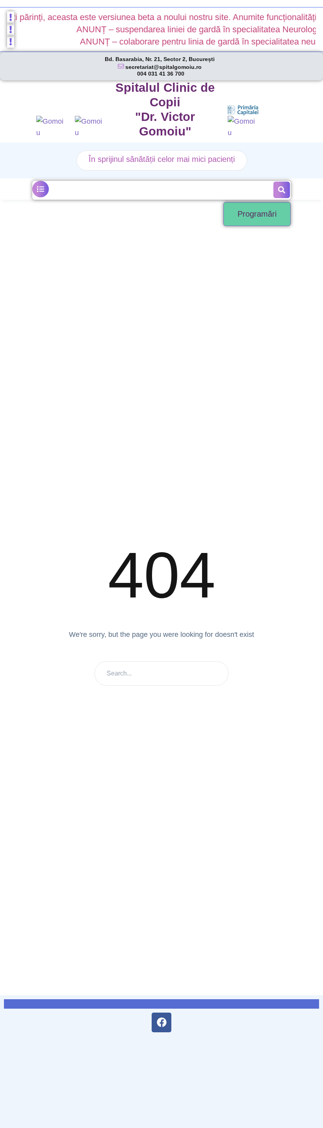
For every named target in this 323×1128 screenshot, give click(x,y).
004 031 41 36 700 (160, 73)
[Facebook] (161, 1022)
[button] (40, 189)
